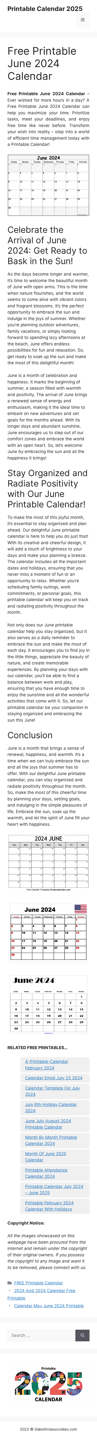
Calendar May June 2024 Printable (49, 1305)
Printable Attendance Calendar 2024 (46, 1173)
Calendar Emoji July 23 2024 (54, 1077)
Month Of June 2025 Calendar (45, 1157)
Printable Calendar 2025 (45, 8)
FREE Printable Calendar (38, 1282)
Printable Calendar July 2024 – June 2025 (54, 1189)
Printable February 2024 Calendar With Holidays (49, 1206)
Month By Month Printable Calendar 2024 (51, 1140)
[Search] (82, 1336)
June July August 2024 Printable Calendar (48, 1124)
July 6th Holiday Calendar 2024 (51, 1107)
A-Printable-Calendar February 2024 (46, 1064)
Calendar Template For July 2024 (52, 1091)
